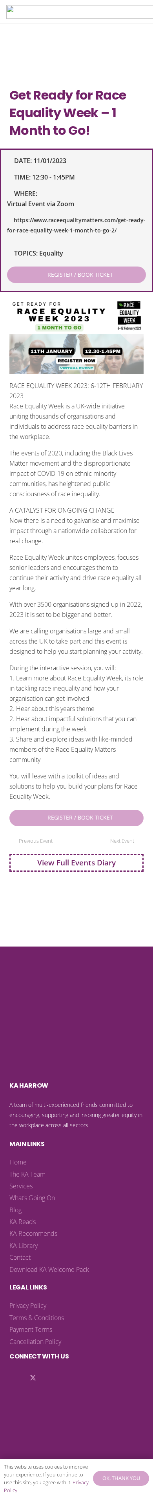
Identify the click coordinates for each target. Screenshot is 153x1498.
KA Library (23, 1245)
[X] (33, 1378)
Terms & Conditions (36, 1317)
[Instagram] (48, 1378)
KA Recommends (33, 1233)
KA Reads (22, 1221)
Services (21, 1186)
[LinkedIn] (17, 1378)
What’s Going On (32, 1197)
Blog (15, 1210)
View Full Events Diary (76, 862)
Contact (20, 1257)
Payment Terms (30, 1329)
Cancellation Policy (35, 1341)
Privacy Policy (27, 1305)
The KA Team (27, 1174)
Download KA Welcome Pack (49, 1269)
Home (18, 1162)
